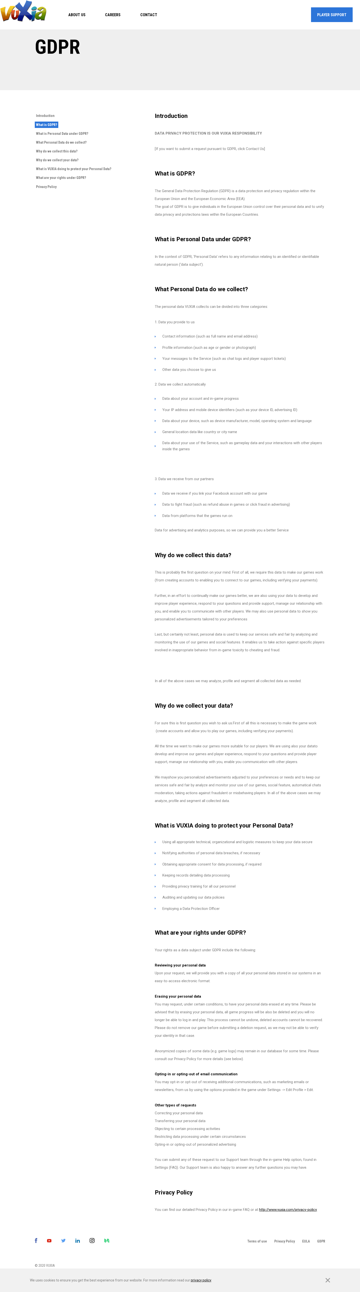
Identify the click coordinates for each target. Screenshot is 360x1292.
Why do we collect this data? (56, 151)
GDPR (321, 1241)
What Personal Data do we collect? (61, 142)
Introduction (45, 116)
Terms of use (257, 1241)
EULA (306, 1241)
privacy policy (201, 1280)
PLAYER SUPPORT (332, 15)
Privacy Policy (46, 187)
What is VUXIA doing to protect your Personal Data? (73, 169)
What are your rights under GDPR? (61, 178)
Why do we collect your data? (57, 160)
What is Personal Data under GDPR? (62, 134)
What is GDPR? (46, 125)
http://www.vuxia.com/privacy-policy (288, 1209)
